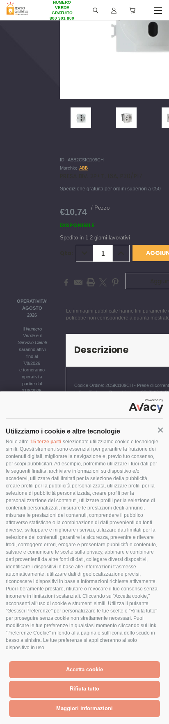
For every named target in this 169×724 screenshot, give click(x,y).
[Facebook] (66, 282)
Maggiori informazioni (84, 708)
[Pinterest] (115, 282)
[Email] (78, 282)
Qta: (66, 253)
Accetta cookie (84, 669)
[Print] (91, 282)
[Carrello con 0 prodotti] (132, 10)
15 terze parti (45, 442)
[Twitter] (103, 282)
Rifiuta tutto (84, 689)
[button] (160, 430)
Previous (12, 715)
